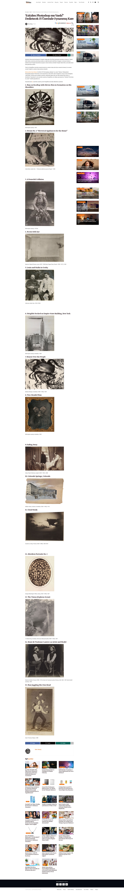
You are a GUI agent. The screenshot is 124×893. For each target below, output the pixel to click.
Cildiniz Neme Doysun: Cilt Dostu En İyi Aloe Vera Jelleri (66, 854)
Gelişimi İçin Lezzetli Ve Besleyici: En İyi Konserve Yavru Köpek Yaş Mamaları (66, 788)
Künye (64, 889)
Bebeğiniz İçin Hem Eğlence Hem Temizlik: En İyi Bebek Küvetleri (32, 869)
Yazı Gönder (81, 2)
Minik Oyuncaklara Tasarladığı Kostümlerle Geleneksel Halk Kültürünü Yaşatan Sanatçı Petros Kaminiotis (49, 870)
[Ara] (98, 2)
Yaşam (61, 2)
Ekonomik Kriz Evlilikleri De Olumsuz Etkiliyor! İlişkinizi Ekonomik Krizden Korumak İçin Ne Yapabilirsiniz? (32, 789)
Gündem (44, 2)
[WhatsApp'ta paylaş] (69, 55)
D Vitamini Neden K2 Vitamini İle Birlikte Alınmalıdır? (47, 821)
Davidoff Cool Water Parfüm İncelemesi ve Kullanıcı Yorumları (32, 806)
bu (32, 81)
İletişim (96, 889)
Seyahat (71, 2)
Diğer (75, 2)
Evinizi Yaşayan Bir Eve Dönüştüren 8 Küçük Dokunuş (48, 771)
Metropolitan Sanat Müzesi (31, 72)
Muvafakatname (79, 889)
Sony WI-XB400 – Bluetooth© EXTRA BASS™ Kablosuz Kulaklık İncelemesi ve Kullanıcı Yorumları (32, 838)
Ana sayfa (27, 12)
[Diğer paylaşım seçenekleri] (72, 55)
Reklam (91, 889)
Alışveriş (56, 2)
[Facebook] (88, 2)
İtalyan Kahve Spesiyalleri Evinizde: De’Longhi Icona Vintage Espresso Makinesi (66, 821)
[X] (90, 2)
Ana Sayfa (38, 2)
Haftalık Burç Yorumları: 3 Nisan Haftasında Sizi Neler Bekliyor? (66, 771)
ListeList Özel (50, 2)
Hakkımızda (59, 889)
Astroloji (62, 767)
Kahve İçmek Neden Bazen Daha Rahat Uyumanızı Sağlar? (49, 854)
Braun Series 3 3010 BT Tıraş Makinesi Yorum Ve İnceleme (32, 854)
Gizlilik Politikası (71, 889)
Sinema (66, 2)
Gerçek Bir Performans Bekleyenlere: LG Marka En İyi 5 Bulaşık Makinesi (49, 788)
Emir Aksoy (30, 23)
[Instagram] (92, 2)
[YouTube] (95, 2)
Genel (31, 12)
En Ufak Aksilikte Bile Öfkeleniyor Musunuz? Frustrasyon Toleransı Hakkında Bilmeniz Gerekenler (31, 772)
